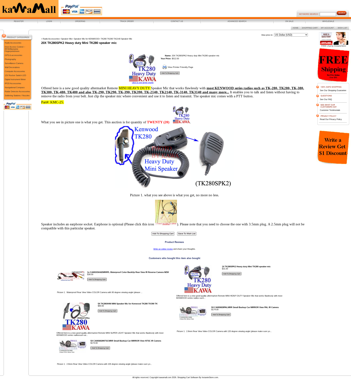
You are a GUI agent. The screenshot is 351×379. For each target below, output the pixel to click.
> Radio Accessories (50, 39)
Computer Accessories (15, 71)
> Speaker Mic (65, 39)
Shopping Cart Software (187, 377)
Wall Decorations (12, 67)
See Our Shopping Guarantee (333, 90)
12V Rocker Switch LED (15, 75)
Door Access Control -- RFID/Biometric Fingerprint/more (15, 49)
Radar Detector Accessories (17, 91)
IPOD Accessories (13, 83)
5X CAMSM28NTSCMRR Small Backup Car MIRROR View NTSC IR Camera (125, 341)
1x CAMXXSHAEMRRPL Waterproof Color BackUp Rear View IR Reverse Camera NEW (128, 272)
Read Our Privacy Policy (331, 119)
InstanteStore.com (210, 377)
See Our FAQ (326, 99)
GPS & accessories (13, 55)
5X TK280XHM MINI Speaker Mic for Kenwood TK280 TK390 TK (128, 304)
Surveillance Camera (14, 63)
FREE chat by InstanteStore (333, 46)
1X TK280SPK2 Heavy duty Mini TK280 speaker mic (246, 266)
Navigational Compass (15, 87)
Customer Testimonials (330, 110)
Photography (10, 59)
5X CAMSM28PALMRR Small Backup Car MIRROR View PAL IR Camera (245, 307)
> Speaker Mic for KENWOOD (85, 39)
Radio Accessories (13, 43)
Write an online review (163, 249)
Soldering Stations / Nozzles (17, 95)
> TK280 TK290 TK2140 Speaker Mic (115, 39)
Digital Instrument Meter (15, 79)
